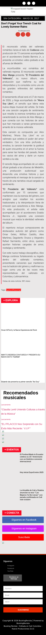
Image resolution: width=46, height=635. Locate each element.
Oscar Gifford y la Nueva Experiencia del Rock (19, 330)
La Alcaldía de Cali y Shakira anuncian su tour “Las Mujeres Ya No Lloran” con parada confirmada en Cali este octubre (32, 495)
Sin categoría (12, 18)
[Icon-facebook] (24, 3)
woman (18, 290)
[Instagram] (28, 3)
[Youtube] (33, 3)
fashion (9, 290)
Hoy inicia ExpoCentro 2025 (31, 472)
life (13, 290)
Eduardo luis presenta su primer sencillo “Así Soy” (20, 382)
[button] (18, 34)
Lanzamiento (5, 405)
